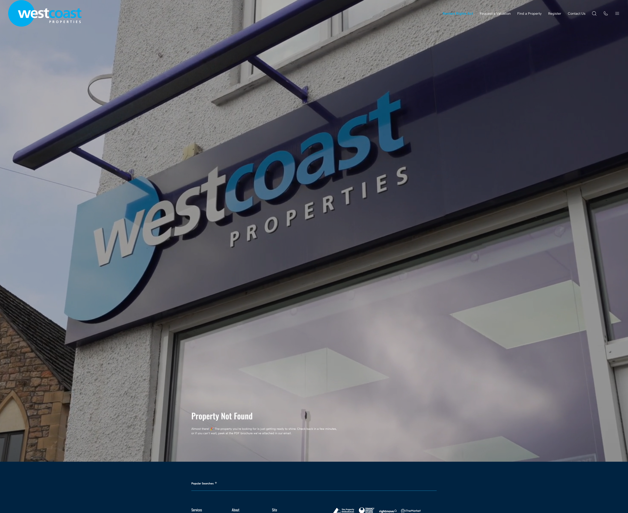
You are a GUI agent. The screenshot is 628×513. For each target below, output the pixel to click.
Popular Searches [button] (202, 483)
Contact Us (576, 13)
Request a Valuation (495, 13)
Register (554, 13)
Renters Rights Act (458, 13)
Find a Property (529, 13)
